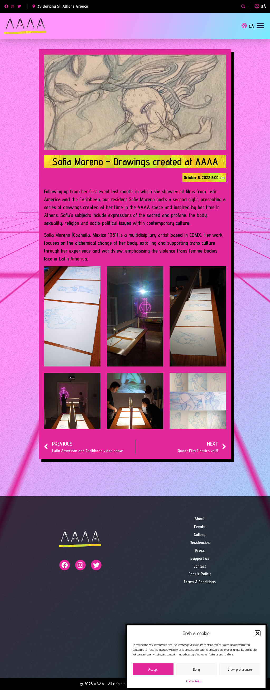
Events (199, 526)
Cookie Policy (193, 681)
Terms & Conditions (200, 581)
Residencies (200, 542)
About (200, 518)
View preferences (240, 669)
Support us (199, 558)
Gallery (199, 534)
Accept (153, 669)
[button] (257, 633)
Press (200, 550)
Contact (200, 566)
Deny (196, 669)
